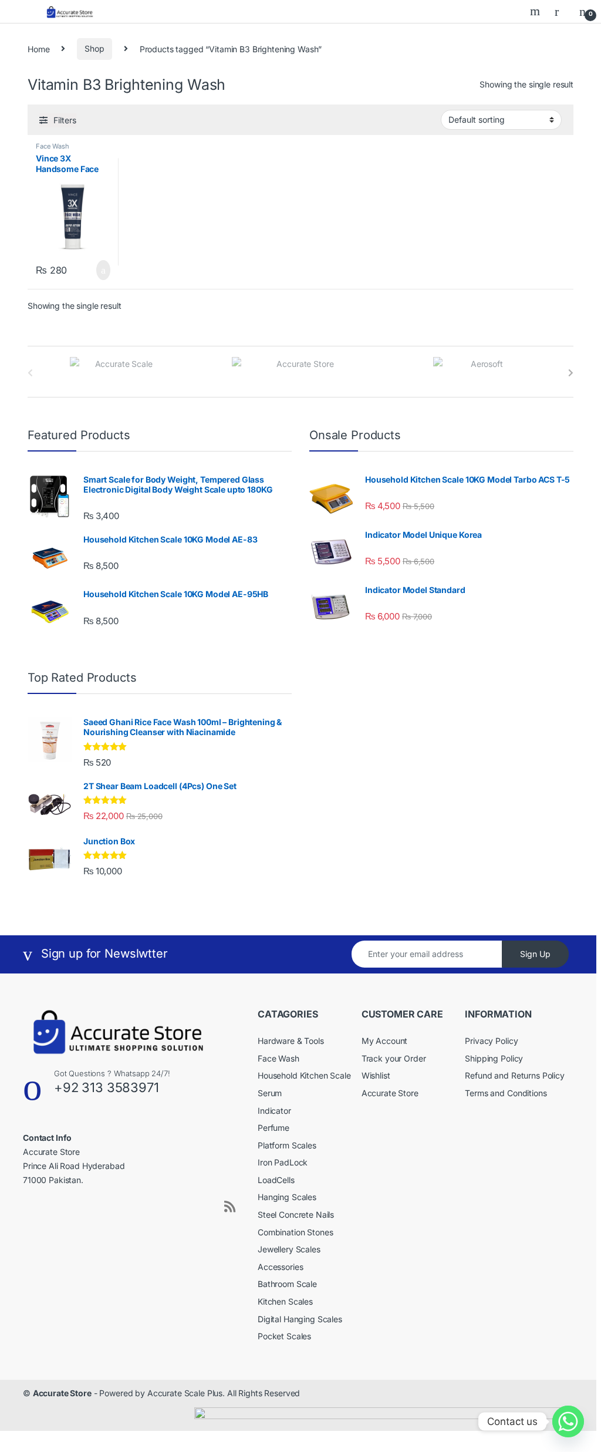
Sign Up (535, 954)
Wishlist (376, 1075)
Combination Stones (295, 1232)
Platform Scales (287, 1145)
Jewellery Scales (289, 1249)
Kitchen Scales (285, 1301)
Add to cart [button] (102, 270)
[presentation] (570, 373)
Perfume (273, 1128)
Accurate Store (390, 1093)
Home (38, 48)
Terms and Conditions (505, 1093)
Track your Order (394, 1058)
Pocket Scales (284, 1336)
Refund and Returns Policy (515, 1075)
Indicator (274, 1111)
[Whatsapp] (568, 1421)
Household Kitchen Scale (304, 1075)
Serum (270, 1093)
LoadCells (276, 1180)
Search (536, 11)
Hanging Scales (287, 1197)
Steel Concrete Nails (296, 1214)
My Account (385, 1041)
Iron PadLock (283, 1162)
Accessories (280, 1267)
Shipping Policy (494, 1058)
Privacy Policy (491, 1041)
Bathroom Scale (287, 1284)
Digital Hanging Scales (300, 1319)
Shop (94, 48)
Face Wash (52, 146)
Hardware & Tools (291, 1041)
